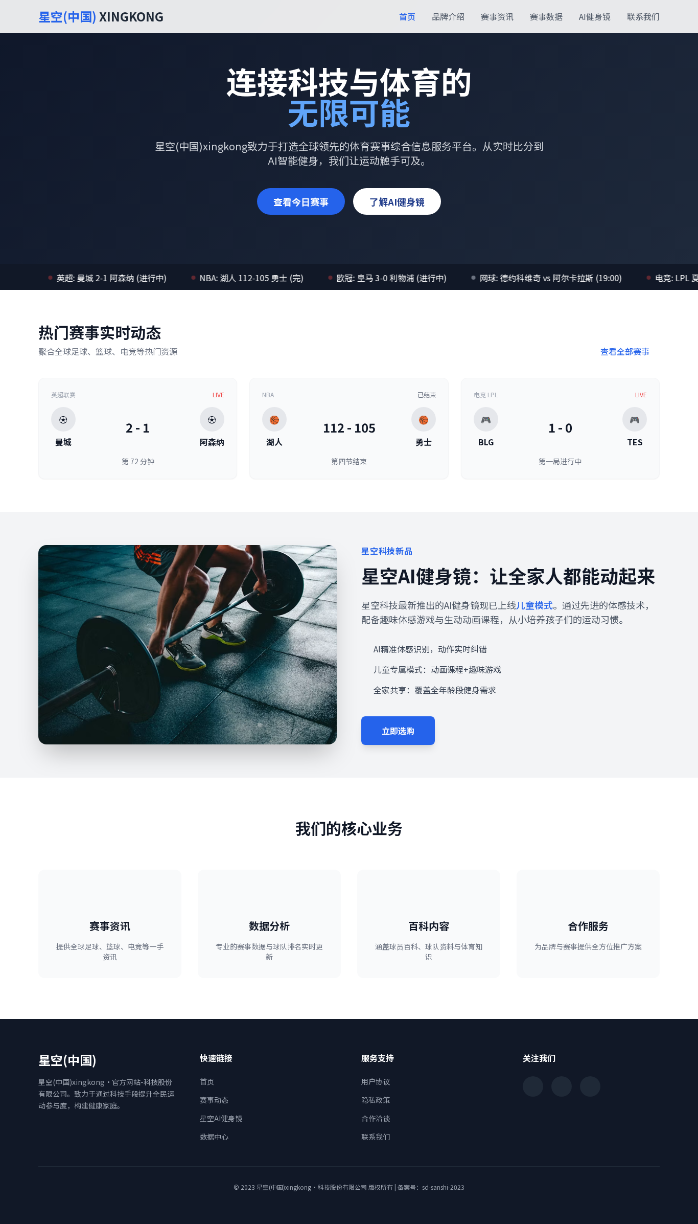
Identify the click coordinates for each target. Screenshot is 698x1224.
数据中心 (214, 1136)
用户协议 (375, 1081)
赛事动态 (214, 1100)
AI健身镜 (595, 16)
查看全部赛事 (626, 351)
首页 (407, 16)
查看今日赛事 (301, 201)
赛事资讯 (497, 16)
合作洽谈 (375, 1118)
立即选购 (398, 730)
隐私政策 (375, 1100)
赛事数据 (546, 16)
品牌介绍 (448, 16)
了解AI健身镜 (397, 201)
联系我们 (643, 16)
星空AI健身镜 (221, 1118)
